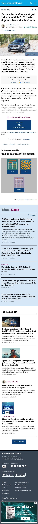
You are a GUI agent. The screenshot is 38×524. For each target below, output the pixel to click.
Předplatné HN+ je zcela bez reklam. (28, 199)
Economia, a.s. (13, 456)
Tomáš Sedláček (12, 382)
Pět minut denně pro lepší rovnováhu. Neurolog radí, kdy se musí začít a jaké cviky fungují (18, 421)
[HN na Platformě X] (12, 466)
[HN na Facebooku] (15, 466)
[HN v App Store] (20, 475)
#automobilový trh (23, 144)
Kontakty (4, 482)
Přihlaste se (26, 139)
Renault (32, 54)
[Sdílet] (32, 10)
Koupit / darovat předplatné (9, 498)
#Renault (12, 144)
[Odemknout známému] (36, 10)
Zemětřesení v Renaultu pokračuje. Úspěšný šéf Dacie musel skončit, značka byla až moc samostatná (18, 297)
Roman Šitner (10, 25)
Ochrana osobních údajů (22, 482)
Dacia (15, 209)
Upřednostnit (26, 82)
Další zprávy (19, 441)
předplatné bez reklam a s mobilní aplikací (22, 132)
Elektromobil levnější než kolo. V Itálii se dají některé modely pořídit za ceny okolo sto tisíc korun (18, 283)
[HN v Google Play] (8, 475)
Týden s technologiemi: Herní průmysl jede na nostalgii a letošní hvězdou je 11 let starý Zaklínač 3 (18, 363)
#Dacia (5, 144)
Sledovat (13, 82)
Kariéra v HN (5, 490)
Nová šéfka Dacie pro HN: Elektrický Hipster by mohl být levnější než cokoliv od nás (18, 269)
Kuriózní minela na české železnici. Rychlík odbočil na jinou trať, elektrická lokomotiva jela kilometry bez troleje (19, 331)
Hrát (12, 172)
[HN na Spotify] (23, 466)
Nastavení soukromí (20, 487)
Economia (4, 487)
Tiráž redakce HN (6, 485)
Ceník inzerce (5, 493)
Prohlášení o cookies (20, 485)
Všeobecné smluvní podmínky (23, 490)
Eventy (4, 501)
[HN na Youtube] (25, 466)
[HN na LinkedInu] (20, 466)
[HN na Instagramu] (17, 466)
